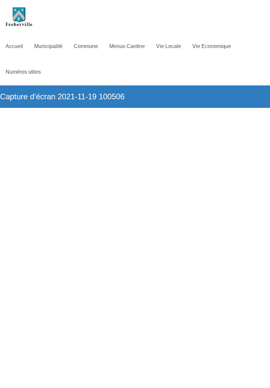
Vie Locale (168, 46)
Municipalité (48, 46)
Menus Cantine (127, 46)
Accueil (14, 46)
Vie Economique (211, 46)
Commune (86, 46)
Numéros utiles (23, 72)
